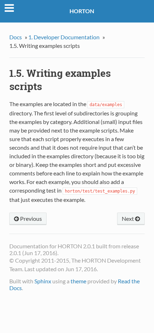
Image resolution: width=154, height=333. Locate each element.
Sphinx (42, 281)
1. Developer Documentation (64, 37)
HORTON (81, 11)
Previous (30, 218)
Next (128, 218)
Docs (15, 37)
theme (78, 281)
